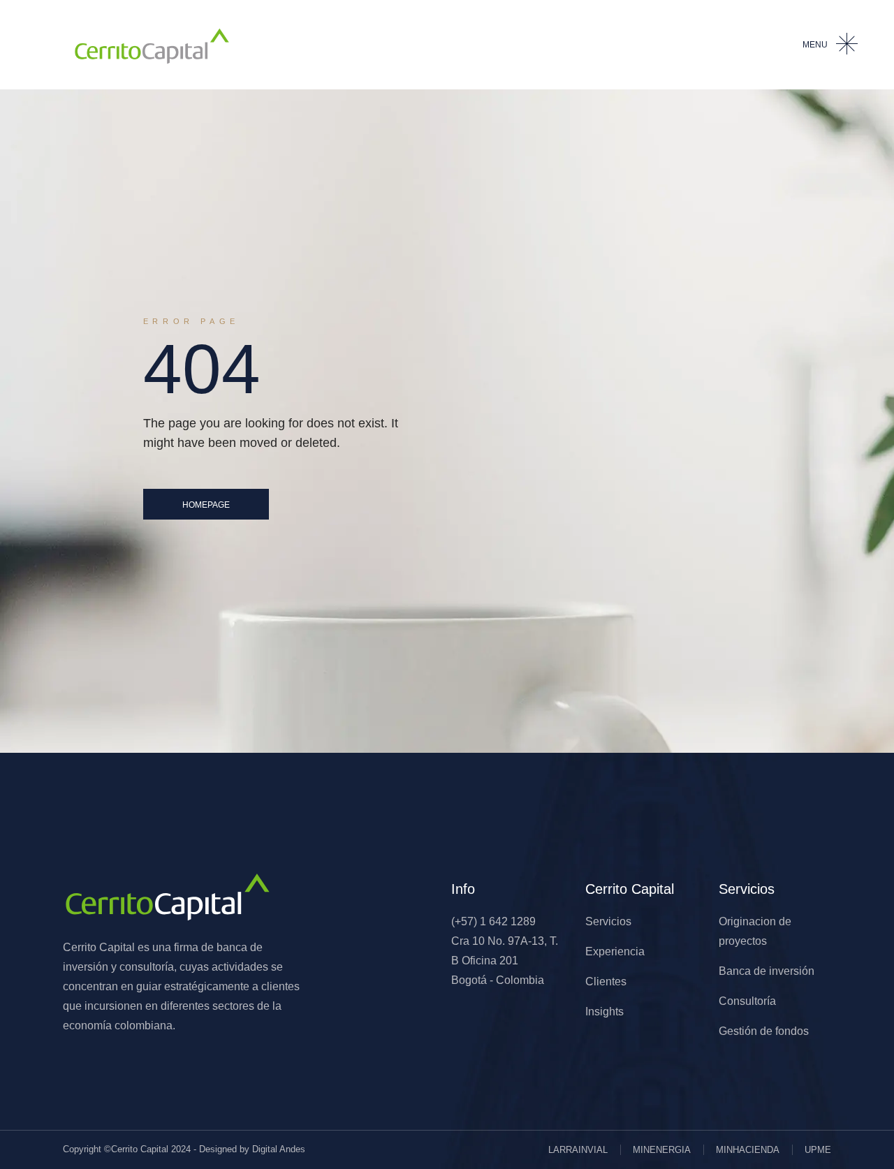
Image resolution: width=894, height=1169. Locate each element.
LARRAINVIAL (578, 1150)
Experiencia (615, 951)
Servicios (608, 921)
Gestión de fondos (764, 1031)
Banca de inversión (766, 971)
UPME (818, 1150)
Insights (604, 1011)
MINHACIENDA (747, 1150)
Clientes (605, 981)
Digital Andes (278, 1149)
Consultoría (747, 1001)
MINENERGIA (662, 1150)
